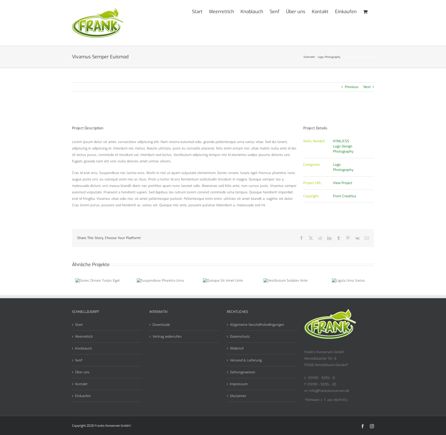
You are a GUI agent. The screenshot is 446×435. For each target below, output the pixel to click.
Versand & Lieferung (246, 360)
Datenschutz (240, 336)
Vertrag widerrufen (167, 336)
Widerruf (237, 348)
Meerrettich (84, 336)
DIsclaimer (238, 396)
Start (79, 324)
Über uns (82, 372)
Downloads (161, 324)
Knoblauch (83, 348)
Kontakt (81, 384)
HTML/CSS (341, 141)
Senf (78, 360)
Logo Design (342, 146)
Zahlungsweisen (242, 372)
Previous (352, 87)
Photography (343, 151)
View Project (342, 183)
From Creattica (344, 196)
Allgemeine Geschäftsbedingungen (257, 324)
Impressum (239, 384)
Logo (337, 164)
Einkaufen (83, 396)
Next (367, 87)
